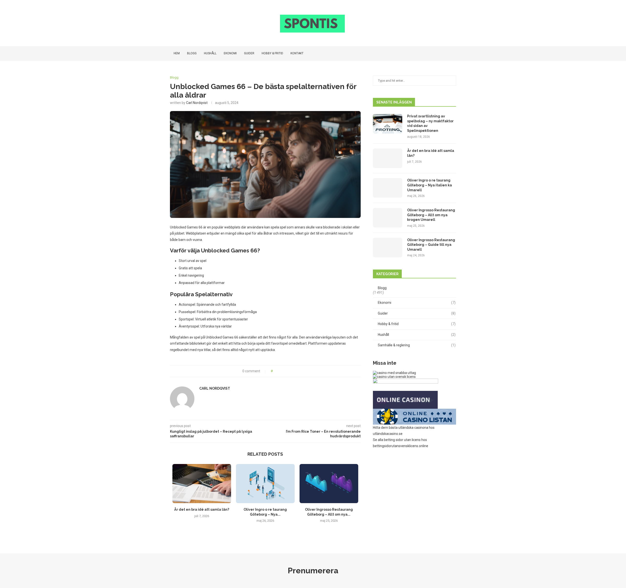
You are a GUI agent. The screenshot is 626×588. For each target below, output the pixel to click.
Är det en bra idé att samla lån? (201, 509)
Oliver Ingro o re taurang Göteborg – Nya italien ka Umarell (429, 185)
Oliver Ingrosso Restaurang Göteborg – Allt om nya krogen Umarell (431, 215)
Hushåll (210, 53)
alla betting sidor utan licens (399, 440)
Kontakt (297, 53)
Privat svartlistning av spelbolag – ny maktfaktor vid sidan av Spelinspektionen (430, 123)
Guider (249, 53)
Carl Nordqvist (197, 103)
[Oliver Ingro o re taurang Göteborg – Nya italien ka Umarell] (265, 483)
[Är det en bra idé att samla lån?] (201, 483)
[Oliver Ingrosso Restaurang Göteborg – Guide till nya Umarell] (387, 247)
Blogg (192, 53)
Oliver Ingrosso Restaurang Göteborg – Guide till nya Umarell (431, 244)
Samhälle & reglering (417, 345)
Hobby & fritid (272, 53)
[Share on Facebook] (278, 371)
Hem (177, 53)
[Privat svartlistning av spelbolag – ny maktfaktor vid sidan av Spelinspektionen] (387, 124)
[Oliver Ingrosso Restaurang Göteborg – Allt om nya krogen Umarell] (329, 483)
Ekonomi (230, 53)
